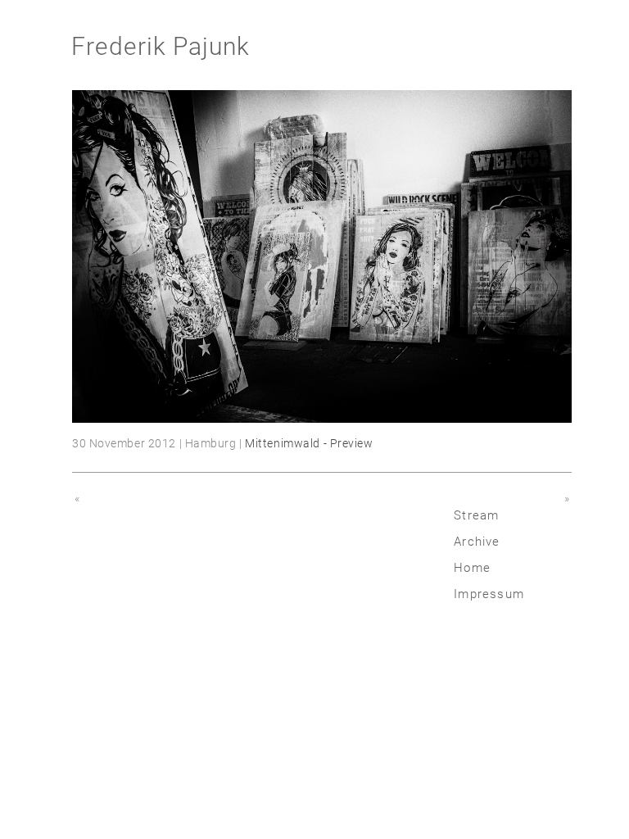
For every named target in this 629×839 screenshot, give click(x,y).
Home (472, 567)
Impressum (489, 594)
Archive (477, 541)
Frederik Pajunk (160, 46)
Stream (476, 515)
